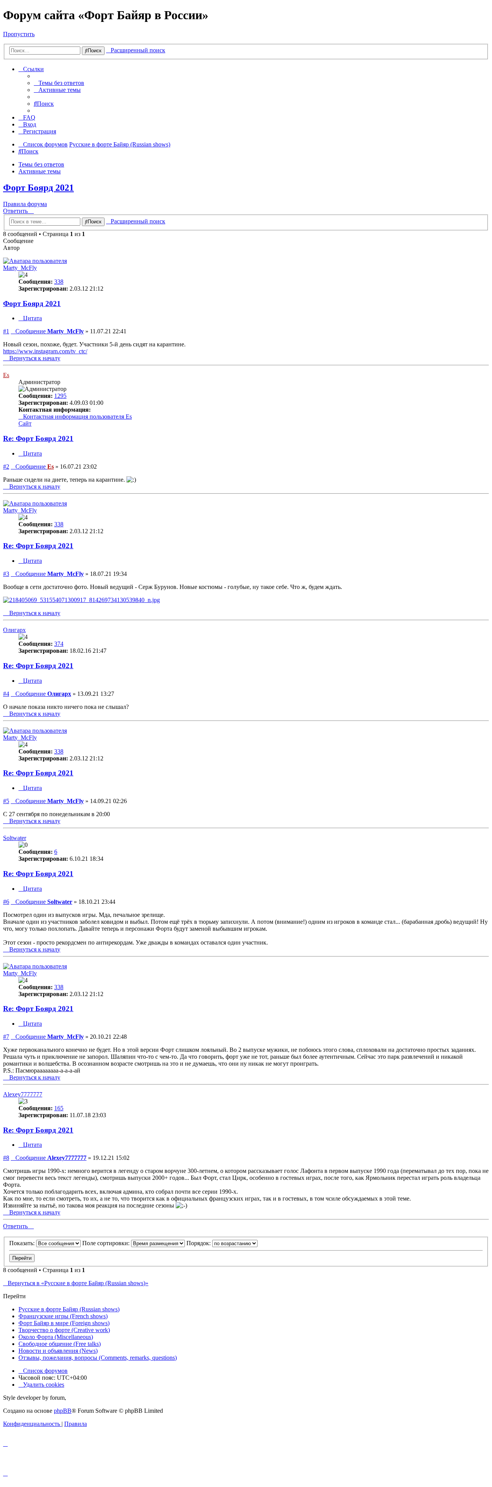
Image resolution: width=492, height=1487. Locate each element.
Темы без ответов (41, 164)
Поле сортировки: (106, 1243)
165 (58, 1108)
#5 (6, 801)
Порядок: (199, 1243)
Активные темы (39, 171)
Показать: (22, 1243)
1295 (60, 396)
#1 (6, 331)
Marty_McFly (20, 267)
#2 (6, 466)
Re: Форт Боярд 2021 (38, 438)
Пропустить (19, 34)
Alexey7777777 (22, 1094)
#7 (6, 1036)
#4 (6, 693)
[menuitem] (59, 83)
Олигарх (14, 630)
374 (58, 643)
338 (58, 281)
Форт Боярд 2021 (38, 188)
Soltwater (14, 838)
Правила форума (25, 204)
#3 (6, 574)
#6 (6, 901)
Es (6, 375)
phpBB (62, 1410)
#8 (6, 1157)
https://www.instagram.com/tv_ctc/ (45, 351)
